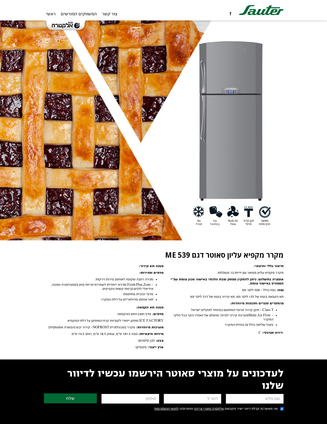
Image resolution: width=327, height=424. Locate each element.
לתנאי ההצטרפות (166, 408)
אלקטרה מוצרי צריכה (209, 408)
